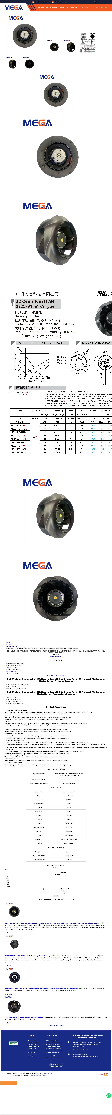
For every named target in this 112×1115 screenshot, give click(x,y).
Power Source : (38, 925)
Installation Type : (85, 925)
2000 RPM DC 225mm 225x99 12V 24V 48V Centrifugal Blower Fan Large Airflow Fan (31, 956)
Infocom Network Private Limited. (37, 1075)
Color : (51, 925)
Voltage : (19, 927)
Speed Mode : (63, 925)
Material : (102, 925)
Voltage (8, 697)
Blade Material (10, 703)
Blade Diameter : (71, 927)
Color (8, 701)
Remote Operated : (29, 929)
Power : (9, 927)
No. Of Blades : (84, 927)
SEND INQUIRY (52, 1025)
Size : (16, 929)
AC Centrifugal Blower (52, 1052)
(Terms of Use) (48, 1073)
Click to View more (12, 671)
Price (7, 686)
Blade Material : (33, 927)
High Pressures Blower (52, 1044)
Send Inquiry (62, 675)
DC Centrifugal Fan (51, 1041)
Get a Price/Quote (56, 657)
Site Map (30, 1056)
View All (53, 1056)
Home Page (40, 7)
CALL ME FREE (60, 1025)
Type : (52, 927)
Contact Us (84, 7)
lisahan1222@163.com (61, 2)
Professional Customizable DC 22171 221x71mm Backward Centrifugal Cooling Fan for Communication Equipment (42, 988)
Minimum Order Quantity (13, 688)
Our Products (64, 7)
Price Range (10, 684)
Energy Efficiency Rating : (75, 960)
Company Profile (51, 7)
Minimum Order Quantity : (19, 925)
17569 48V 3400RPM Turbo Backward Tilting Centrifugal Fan (24, 1017)
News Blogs (74, 7)
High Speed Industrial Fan (53, 1048)
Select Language (100, 7)
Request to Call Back (52, 675)
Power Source (10, 699)
